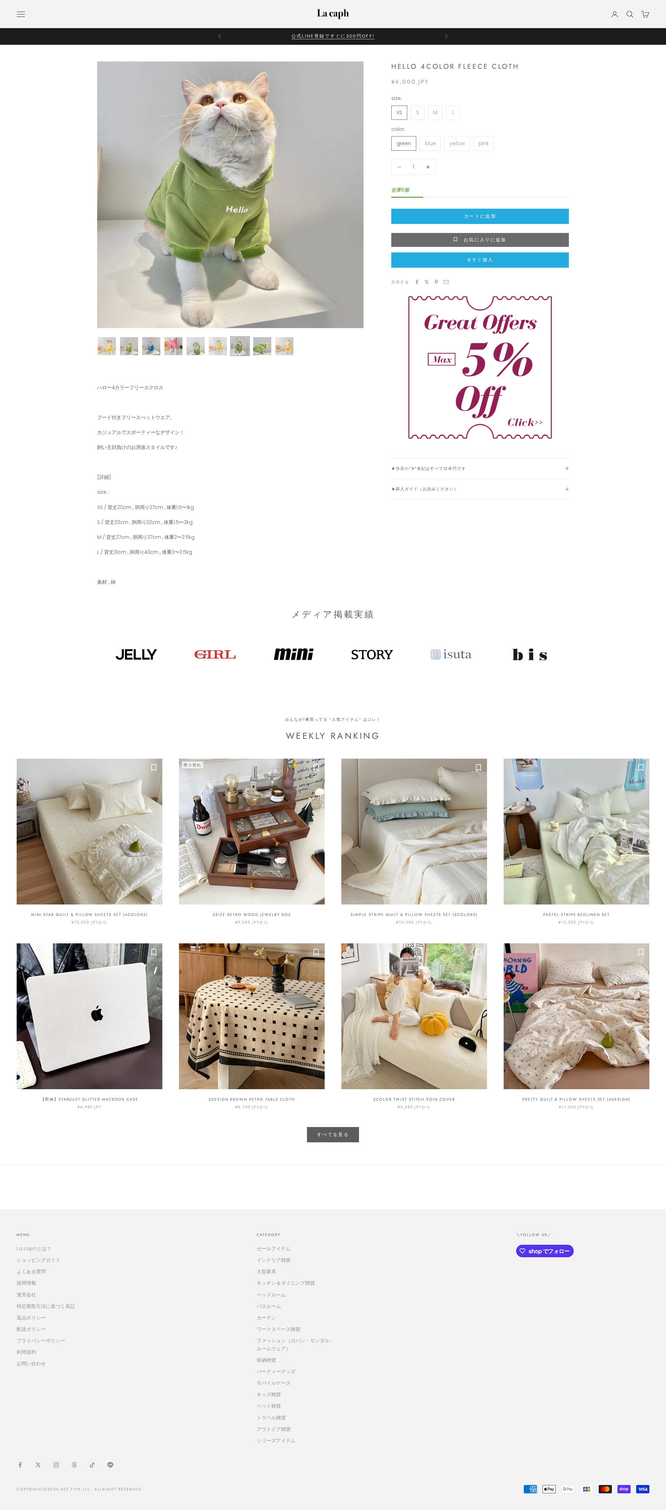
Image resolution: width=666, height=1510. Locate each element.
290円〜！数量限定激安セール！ (333, 36)
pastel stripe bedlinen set (576, 914)
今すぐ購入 (480, 260)
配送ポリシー (31, 1329)
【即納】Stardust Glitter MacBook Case (89, 1099)
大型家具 (266, 1271)
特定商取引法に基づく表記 (46, 1306)
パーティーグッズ (276, 1371)
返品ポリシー (31, 1317)
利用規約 (26, 1352)
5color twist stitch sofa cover (414, 1099)
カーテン (266, 1317)
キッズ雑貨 (269, 1394)
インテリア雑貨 (274, 1260)
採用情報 (26, 1282)
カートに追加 (480, 216)
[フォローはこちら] (20, 1464)
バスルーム (269, 1306)
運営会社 (26, 1294)
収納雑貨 (266, 1360)
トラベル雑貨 (271, 1417)
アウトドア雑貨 (274, 1429)
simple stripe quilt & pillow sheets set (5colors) (414, 914)
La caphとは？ (34, 1248)
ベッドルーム (271, 1294)
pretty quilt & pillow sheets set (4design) (576, 1099)
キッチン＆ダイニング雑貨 (286, 1282)
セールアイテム (274, 1248)
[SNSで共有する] (417, 282)
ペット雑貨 (269, 1405)
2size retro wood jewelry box (252, 914)
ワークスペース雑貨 (278, 1329)
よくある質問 (31, 1271)
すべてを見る (333, 1134)
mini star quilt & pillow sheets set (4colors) (89, 914)
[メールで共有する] (446, 282)
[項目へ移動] (107, 346)
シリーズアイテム (276, 1440)
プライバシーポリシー (41, 1340)
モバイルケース (274, 1382)
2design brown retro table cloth (251, 1099)
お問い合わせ (31, 1363)
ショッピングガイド (38, 1260)
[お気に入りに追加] (154, 767)
